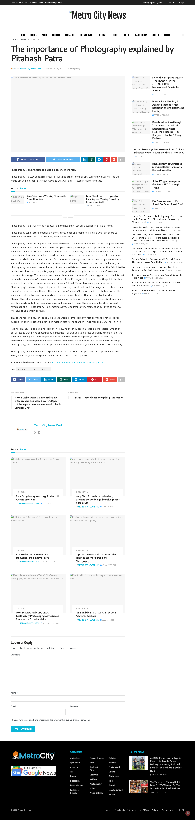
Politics (93, 788)
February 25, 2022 (152, 293)
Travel (112, 785)
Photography (34, 39)
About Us (14, 3)
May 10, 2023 (175, 230)
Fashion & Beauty (75, 791)
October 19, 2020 (141, 244)
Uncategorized (116, 789)
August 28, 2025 (174, 270)
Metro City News (25, 810)
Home (23, 35)
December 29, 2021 (55, 68)
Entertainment (87, 35)
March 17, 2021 (142, 156)
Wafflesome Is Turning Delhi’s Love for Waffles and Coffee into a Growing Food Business (165, 785)
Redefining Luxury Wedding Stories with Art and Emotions (46, 198)
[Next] (70, 215)
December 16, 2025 (162, 191)
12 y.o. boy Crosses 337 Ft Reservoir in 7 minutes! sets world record (156, 284)
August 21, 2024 (49, 562)
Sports (155, 35)
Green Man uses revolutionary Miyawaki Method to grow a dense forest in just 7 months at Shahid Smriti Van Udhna (157, 251)
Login (182, 3)
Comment (16, 654)
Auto (126, 35)
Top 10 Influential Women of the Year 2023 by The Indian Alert (157, 276)
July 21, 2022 (160, 94)
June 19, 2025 (93, 205)
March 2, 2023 (160, 208)
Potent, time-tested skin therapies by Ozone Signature (154, 292)
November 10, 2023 (154, 278)
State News (115, 776)
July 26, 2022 (108, 620)
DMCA (41, 3)
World (44, 35)
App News (75, 762)
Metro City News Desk (30, 68)
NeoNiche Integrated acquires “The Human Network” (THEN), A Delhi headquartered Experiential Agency (167, 84)
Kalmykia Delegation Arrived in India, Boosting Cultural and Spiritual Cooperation (154, 269)
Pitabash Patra (41, 369)
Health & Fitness (93, 769)
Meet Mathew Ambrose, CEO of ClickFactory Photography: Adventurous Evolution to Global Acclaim (37, 616)
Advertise (23, 3)
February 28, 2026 (162, 115)
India (32, 35)
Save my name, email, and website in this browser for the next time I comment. (52, 719)
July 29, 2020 (151, 254)
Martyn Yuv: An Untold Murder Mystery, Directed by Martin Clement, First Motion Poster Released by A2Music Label (157, 219)
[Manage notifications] (187, 813)
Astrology (75, 767)
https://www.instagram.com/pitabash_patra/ (77, 362)
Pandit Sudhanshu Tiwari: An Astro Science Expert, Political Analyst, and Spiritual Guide (156, 228)
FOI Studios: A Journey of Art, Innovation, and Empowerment (32, 556)
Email (14, 706)
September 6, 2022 (160, 286)
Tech (115, 35)
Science (112, 762)
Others (167, 35)
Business (56, 35)
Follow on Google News (53, 3)
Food (91, 762)
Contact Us (33, 3)
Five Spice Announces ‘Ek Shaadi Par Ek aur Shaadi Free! (167, 202)
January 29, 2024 (109, 565)
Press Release (96, 792)
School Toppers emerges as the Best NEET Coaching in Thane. (166, 184)
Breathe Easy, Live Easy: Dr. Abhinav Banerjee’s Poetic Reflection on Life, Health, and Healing (168, 106)
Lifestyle (103, 35)
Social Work (114, 767)
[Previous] (65, 215)
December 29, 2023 (50, 623)
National (93, 779)
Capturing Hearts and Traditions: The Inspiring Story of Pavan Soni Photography (95, 558)
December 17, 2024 (174, 262)
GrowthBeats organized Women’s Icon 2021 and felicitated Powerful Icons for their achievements (159, 151)
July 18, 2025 (34, 202)
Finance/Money (140, 35)
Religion (112, 757)
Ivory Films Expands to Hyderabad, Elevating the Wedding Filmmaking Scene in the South (103, 199)
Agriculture (75, 757)
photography (24, 369)
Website (74, 706)
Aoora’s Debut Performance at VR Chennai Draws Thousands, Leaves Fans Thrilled (156, 261)
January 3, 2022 (156, 222)
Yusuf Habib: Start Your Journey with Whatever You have (95, 614)
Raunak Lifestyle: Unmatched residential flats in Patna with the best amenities (167, 167)
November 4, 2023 (162, 142)
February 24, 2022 (162, 174)
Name (14, 692)
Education (70, 35)
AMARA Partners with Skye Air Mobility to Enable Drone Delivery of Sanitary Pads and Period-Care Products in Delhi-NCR (166, 764)
